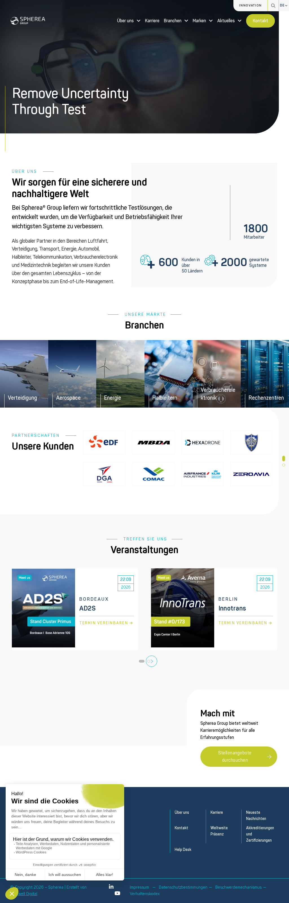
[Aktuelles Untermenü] (240, 21)
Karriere (152, 21)
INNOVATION (250, 5)
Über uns (125, 21)
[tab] (283, 458)
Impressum (139, 887)
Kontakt (260, 21)
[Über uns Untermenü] (139, 21)
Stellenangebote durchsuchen (235, 756)
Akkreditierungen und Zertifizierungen (259, 834)
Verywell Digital (23, 894)
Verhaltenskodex (145, 894)
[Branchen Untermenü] (186, 21)
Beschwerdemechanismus (238, 887)
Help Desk (183, 849)
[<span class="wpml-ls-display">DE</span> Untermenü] (286, 5)
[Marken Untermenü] (211, 21)
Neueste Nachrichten (256, 815)
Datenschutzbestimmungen (183, 887)
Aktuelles (226, 21)
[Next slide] (151, 661)
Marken (199, 21)
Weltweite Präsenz (219, 831)
